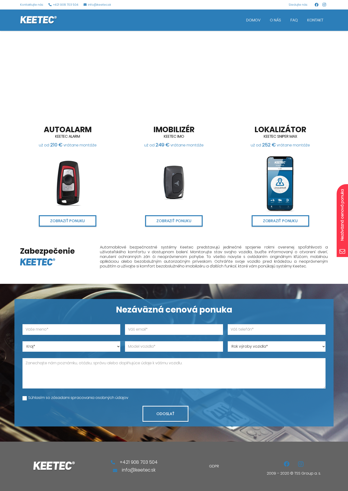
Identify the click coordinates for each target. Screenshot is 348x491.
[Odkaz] (38, 20)
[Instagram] (324, 5)
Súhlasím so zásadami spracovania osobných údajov (78, 397)
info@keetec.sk (139, 470)
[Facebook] (316, 5)
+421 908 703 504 (139, 462)
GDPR (214, 466)
